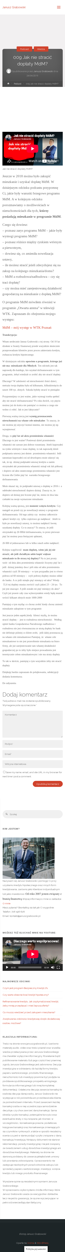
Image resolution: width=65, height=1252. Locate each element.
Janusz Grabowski (13, 7)
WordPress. (43, 1243)
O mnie (6, 903)
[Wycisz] (52, 967)
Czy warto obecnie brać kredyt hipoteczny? (26, 994)
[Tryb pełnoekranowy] (58, 967)
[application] (33, 954)
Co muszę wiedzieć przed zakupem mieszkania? (29, 1012)
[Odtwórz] (7, 967)
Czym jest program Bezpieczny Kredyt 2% (25, 988)
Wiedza (41, 48)
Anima (30, 1243)
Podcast (24, 48)
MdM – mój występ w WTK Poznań (26, 327)
